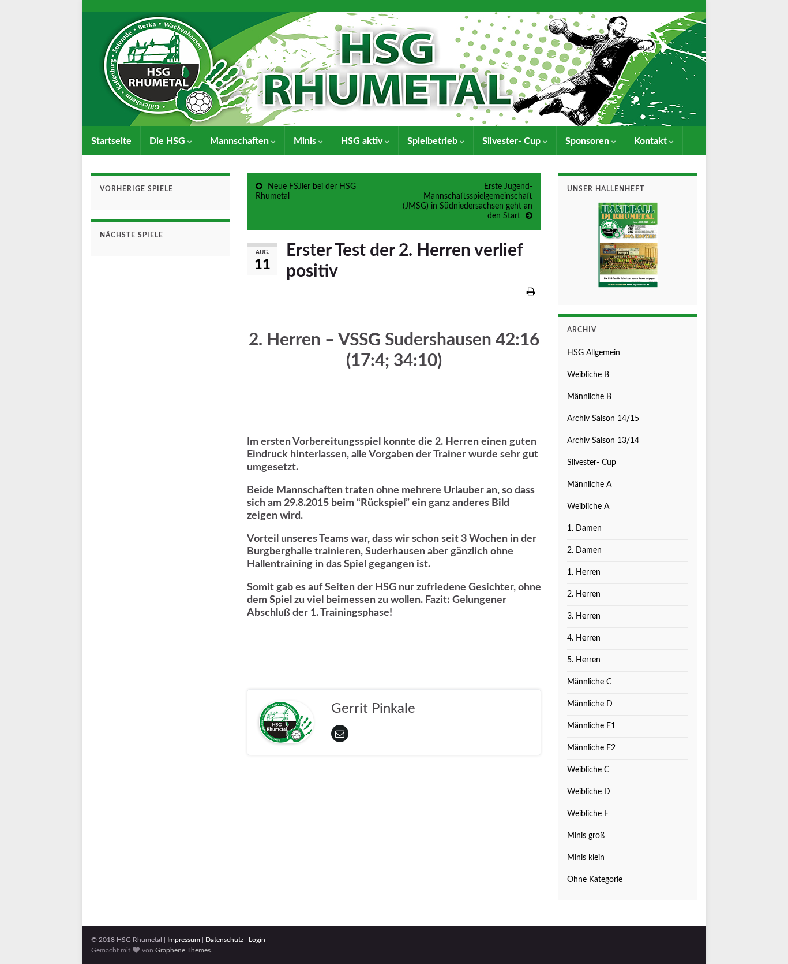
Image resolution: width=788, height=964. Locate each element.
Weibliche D (588, 792)
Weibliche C (588, 770)
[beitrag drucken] (531, 291)
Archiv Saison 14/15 (603, 419)
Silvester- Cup (512, 141)
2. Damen (584, 550)
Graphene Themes (183, 950)
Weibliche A (588, 507)
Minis (306, 141)
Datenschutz (224, 939)
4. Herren (584, 638)
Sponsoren (588, 141)
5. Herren (584, 660)
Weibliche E (588, 814)
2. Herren (584, 594)
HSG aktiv (363, 141)
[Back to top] (762, 938)
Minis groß (586, 836)
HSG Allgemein (593, 353)
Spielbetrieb (433, 141)
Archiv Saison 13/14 (603, 441)
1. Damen (584, 528)
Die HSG (168, 141)
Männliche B (589, 397)
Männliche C (589, 682)
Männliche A (589, 485)
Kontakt (651, 141)
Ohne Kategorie (594, 880)
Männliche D (590, 704)
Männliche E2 (591, 748)
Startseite (111, 141)
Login (257, 939)
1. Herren (584, 572)
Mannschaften (240, 141)
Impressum (183, 939)
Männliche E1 (591, 726)
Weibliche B (588, 375)
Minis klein (586, 858)
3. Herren (584, 616)
